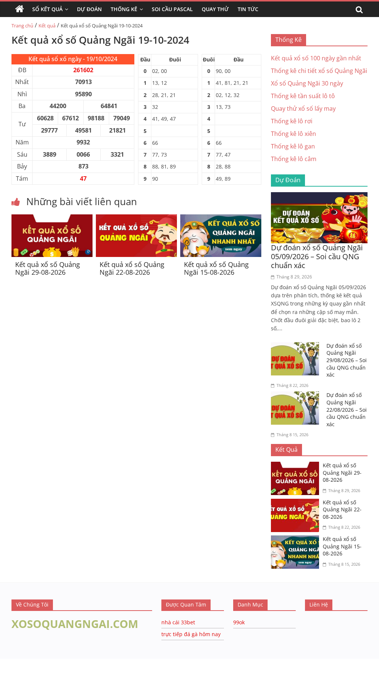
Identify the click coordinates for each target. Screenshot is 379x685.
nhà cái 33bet (178, 622)
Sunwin (10, 670)
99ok (239, 622)
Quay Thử (215, 9)
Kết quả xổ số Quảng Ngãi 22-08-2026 (132, 268)
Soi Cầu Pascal (172, 9)
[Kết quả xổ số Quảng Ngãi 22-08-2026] (136, 219)
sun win (56, 680)
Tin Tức (248, 9)
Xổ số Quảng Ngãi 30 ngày (307, 83)
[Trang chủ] (19, 9)
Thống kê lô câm (293, 159)
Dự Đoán (89, 9)
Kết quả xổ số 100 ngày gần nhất (316, 58)
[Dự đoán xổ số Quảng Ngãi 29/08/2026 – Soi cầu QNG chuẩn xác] (297, 346)
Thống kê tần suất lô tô (303, 96)
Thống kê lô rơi (291, 121)
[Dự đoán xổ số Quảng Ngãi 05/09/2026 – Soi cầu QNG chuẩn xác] (319, 197)
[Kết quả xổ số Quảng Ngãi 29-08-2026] (52, 219)
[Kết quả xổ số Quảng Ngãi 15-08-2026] (220, 219)
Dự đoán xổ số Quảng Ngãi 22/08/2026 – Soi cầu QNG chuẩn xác (346, 409)
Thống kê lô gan (293, 146)
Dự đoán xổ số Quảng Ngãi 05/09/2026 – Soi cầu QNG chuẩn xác (317, 256)
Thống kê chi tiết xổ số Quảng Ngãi (319, 71)
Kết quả (47, 25)
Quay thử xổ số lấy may (303, 108)
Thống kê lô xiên (293, 134)
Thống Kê (124, 9)
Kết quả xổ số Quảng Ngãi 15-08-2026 (216, 268)
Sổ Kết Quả (47, 9)
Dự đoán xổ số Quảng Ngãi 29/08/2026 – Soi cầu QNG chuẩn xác (346, 360)
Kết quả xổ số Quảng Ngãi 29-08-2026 (47, 268)
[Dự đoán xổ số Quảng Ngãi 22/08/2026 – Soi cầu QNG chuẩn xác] (297, 396)
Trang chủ (22, 25)
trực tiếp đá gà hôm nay (191, 634)
